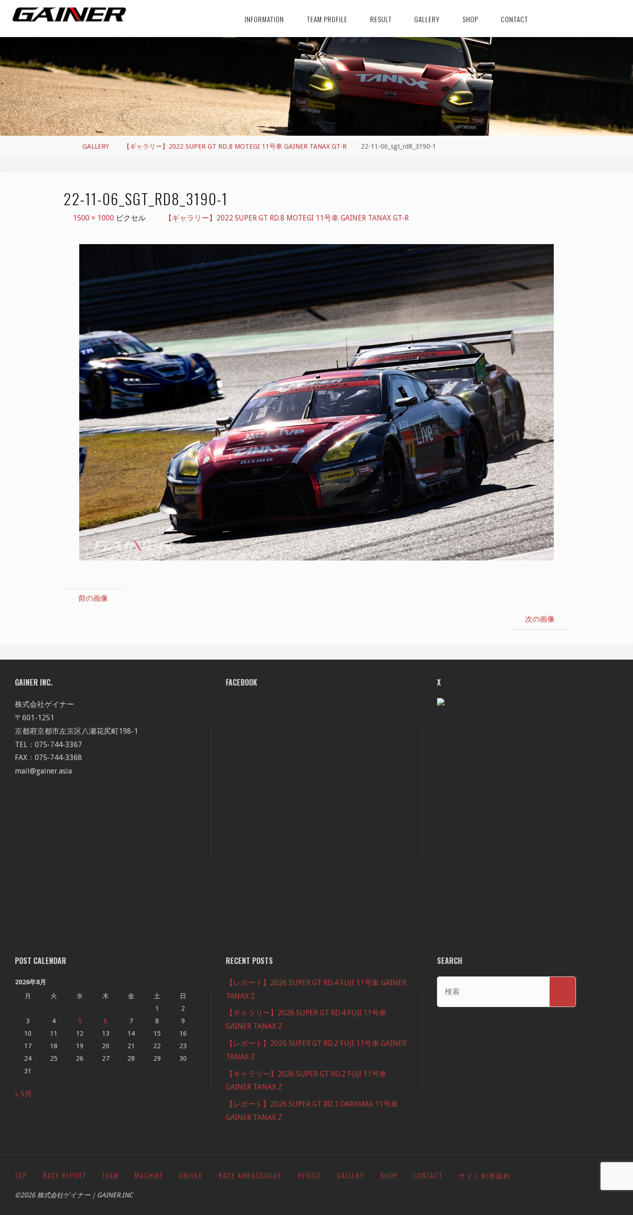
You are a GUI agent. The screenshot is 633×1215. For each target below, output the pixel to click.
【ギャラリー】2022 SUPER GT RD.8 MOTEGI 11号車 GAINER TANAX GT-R (235, 146)
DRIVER (191, 1175)
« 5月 (23, 1093)
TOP (21, 1175)
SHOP (389, 1175)
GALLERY (95, 146)
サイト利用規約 (485, 1175)
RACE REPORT (64, 1175)
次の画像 (540, 619)
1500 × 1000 (94, 218)
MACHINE (149, 1175)
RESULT (309, 1175)
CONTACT (428, 1175)
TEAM (110, 1175)
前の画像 (93, 598)
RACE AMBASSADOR (250, 1175)
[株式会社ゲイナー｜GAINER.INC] (69, 15)
